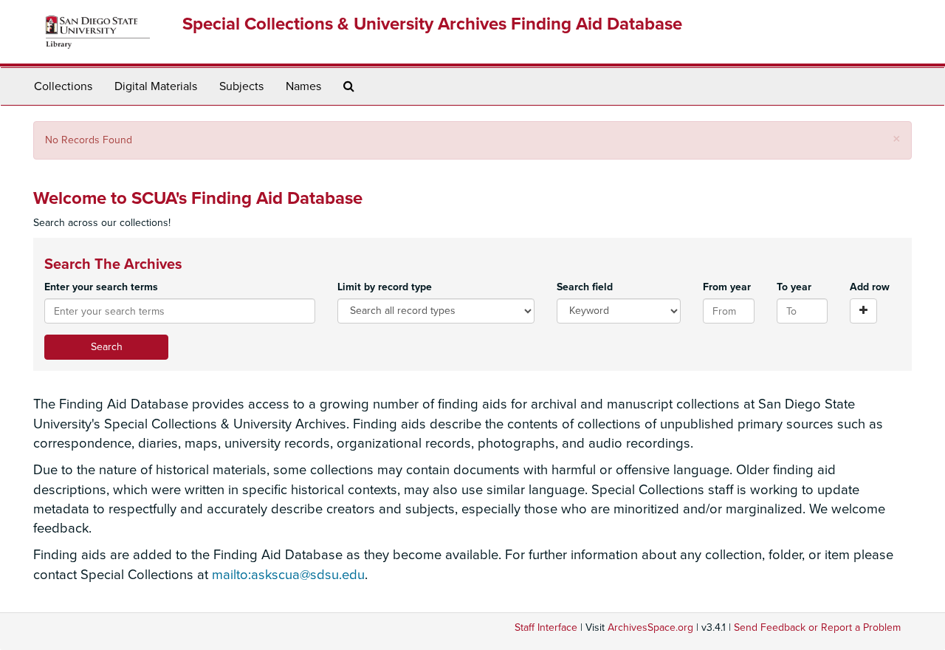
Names (303, 86)
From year (727, 287)
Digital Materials (155, 86)
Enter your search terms (101, 287)
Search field (585, 287)
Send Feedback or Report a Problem (817, 627)
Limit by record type (384, 287)
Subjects (241, 86)
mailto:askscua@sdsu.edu (288, 575)
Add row (870, 287)
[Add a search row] (863, 311)
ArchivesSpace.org (650, 627)
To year (794, 287)
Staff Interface (546, 627)
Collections (63, 86)
